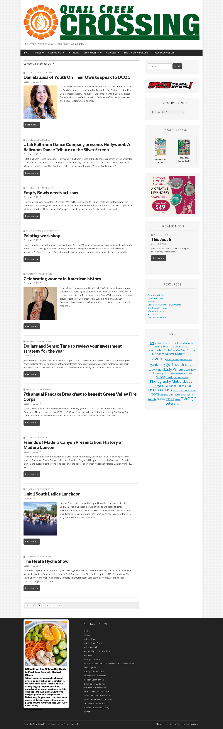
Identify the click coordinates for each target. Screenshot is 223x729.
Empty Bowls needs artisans (51, 192)
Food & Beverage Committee (179, 359)
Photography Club (164, 381)
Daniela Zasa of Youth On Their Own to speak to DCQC (77, 77)
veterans (172, 403)
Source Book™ (91, 52)
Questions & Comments (95, 675)
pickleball (187, 381)
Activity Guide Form (93, 643)
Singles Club (167, 394)
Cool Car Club (178, 350)
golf (169, 364)
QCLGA (154, 390)
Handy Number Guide (94, 671)
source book (180, 394)
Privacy (87, 711)
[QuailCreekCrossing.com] (111, 20)
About (26, 52)
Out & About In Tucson (158, 308)
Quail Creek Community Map (97, 691)
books (178, 346)
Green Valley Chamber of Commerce (164, 305)
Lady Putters (174, 369)
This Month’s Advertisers (136, 52)
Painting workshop (42, 235)
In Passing (74, 52)
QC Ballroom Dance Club (175, 386)
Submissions (54, 52)
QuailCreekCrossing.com (50, 724)
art (152, 343)
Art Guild (169, 343)
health (179, 364)
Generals (31, 140)
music (169, 377)
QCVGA (156, 394)
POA (157, 386)
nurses (178, 377)
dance (160, 354)
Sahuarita (152, 301)
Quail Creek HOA (155, 298)
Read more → (31, 124)
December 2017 (52, 72)
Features (30, 274)
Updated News (160, 235)
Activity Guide (90, 639)
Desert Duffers (175, 354)
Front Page (32, 389)
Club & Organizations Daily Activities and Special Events (109, 663)
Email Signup (90, 667)
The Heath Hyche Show (46, 561)
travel (161, 399)
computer (186, 347)
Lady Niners (156, 369)
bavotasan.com (192, 724)
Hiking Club (189, 365)
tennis (152, 399)
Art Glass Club (160, 343)
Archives (152, 314)
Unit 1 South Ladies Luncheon (52, 493)
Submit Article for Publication (97, 695)
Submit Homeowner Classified (98, 699)
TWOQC (188, 399)
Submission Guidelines (94, 683)
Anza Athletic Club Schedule (97, 651)
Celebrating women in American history (62, 278)
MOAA (160, 377)
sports (190, 394)
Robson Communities (163, 52)
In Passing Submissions (95, 687)
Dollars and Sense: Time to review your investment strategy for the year (73, 348)
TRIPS (170, 399)
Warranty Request (156, 311)
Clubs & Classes (34, 72)
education (190, 354)
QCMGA (166, 390)
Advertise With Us (156, 295)
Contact (37, 52)
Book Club (168, 346)
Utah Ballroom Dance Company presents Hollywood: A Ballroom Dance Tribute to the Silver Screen (77, 147)
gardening (157, 364)
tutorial (178, 400)
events (159, 359)
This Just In (161, 239)
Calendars (111, 52)
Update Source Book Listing (96, 707)
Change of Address (93, 659)
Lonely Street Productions (181, 373)
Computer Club (159, 350)
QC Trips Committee (184, 390)
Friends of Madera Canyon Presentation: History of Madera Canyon (73, 445)
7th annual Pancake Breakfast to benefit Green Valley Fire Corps (80, 396)
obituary (185, 378)
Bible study (180, 343)
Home (87, 630)
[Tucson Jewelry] (172, 195)
